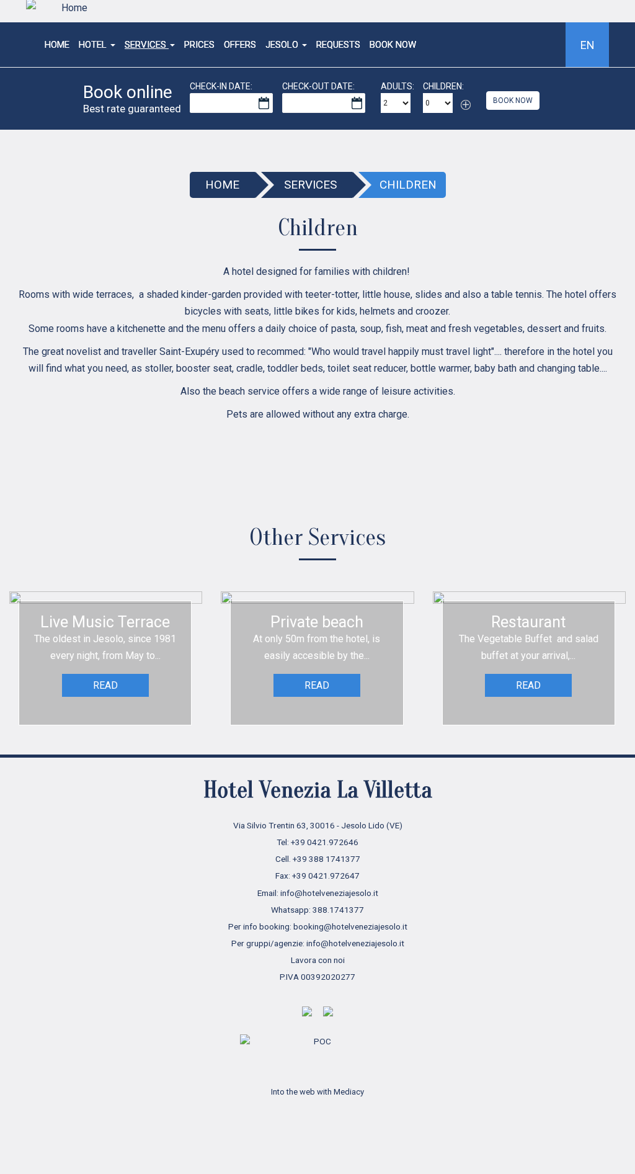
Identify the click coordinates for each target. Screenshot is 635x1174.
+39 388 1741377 (326, 859)
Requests (338, 44)
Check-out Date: (318, 86)
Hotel (94, 44)
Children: (443, 86)
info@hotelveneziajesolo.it (329, 893)
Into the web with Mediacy (317, 1091)
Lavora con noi (318, 960)
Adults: (397, 86)
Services (147, 44)
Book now (393, 44)
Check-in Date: (221, 86)
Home (57, 44)
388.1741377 (338, 910)
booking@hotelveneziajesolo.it (350, 926)
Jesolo (283, 44)
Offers (240, 44)
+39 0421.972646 (324, 842)
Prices (199, 44)
